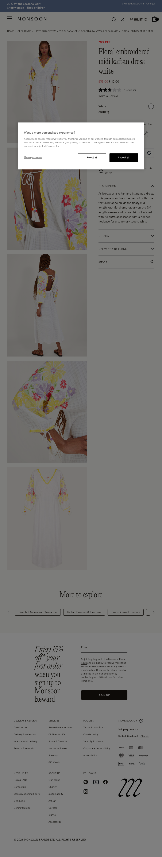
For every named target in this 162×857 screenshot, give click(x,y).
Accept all (124, 157)
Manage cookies (33, 157)
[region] (81, 145)
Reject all (92, 157)
